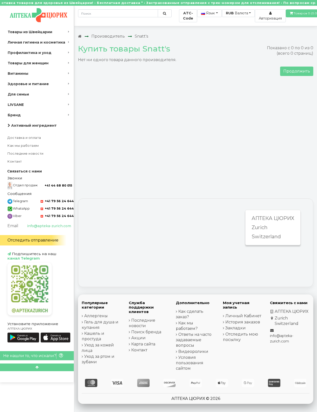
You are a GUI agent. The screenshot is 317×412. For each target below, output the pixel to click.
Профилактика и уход (30, 52)
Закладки (235, 328)
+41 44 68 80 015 (58, 185)
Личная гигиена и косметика (36, 42)
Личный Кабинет (243, 316)
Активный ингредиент (33, 125)
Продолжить (296, 71)
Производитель (108, 36)
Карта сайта (143, 344)
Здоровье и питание (28, 84)
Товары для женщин (28, 63)
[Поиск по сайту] (164, 13)
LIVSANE (16, 104)
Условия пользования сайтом (189, 363)
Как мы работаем (23, 145)
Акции (138, 338)
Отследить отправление (32, 240)
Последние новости (25, 153)
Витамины (18, 73)
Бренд (14, 115)
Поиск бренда (146, 332)
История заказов (242, 322)
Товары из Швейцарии (30, 32)
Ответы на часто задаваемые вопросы (193, 340)
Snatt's (141, 36)
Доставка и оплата (24, 138)
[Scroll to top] (37, 367)
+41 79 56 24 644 (59, 201)
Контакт (14, 161)
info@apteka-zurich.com (49, 226)
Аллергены (96, 316)
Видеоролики (193, 351)
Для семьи (18, 94)
